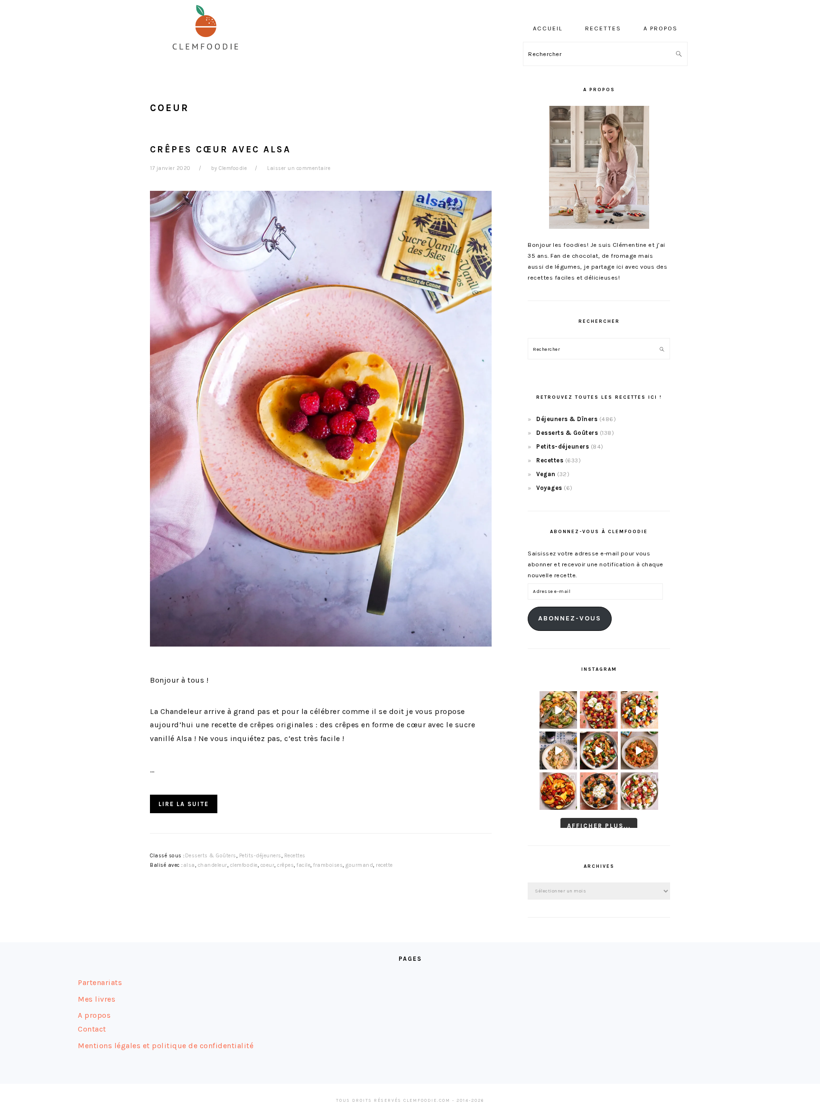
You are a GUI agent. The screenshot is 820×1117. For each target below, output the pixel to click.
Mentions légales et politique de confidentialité (165, 1045)
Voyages (549, 487)
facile (303, 865)
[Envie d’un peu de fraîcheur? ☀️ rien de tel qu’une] (639, 791)
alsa (189, 865)
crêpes (285, 865)
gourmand (359, 865)
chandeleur (212, 865)
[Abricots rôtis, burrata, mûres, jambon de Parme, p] (598, 791)
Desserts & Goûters (210, 856)
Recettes (295, 856)
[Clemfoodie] (208, 56)
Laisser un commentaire (298, 168)
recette (384, 865)
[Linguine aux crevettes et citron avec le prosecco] (558, 750)
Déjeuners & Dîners (566, 418)
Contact (92, 1028)
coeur (268, 865)
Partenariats (100, 982)
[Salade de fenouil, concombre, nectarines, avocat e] (558, 710)
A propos (94, 1015)
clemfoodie (244, 865)
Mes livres (96, 999)
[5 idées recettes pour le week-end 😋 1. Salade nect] (558, 791)
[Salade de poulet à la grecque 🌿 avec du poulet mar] (598, 750)
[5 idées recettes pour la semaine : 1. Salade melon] (598, 710)
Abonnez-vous (569, 618)
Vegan (546, 474)
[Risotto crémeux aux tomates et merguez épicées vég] (639, 750)
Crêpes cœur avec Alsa (220, 149)
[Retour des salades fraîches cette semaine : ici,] (639, 710)
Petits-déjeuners (260, 856)
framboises (328, 865)
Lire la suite (183, 803)
